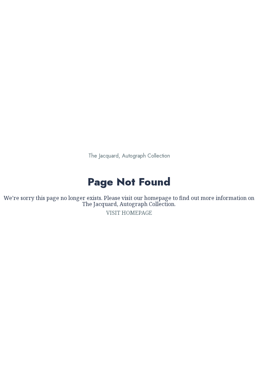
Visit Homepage (129, 212)
